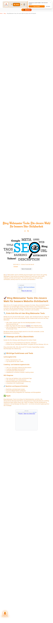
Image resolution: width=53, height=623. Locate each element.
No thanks (48, 6)
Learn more (34, 412)
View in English (36, 6)
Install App (26, 9)
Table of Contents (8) (27, 268)
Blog (5, 13)
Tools (17, 4)
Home (1, 13)
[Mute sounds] (22, 5)
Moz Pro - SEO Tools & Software (26, 287)
